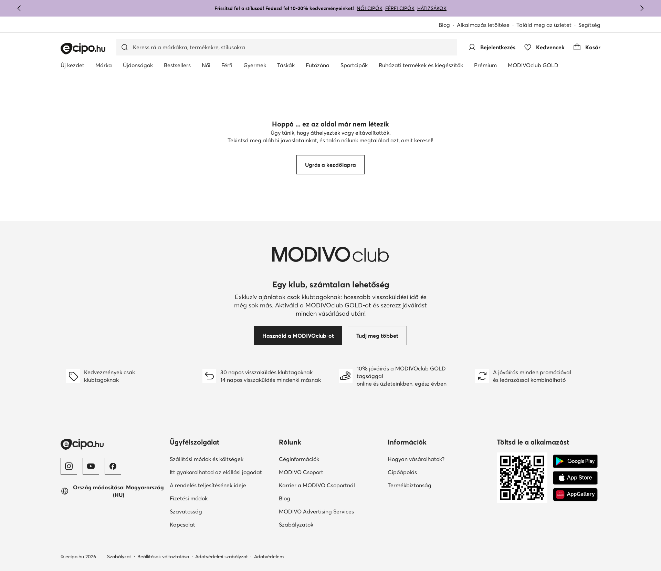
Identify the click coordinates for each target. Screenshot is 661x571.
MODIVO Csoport (301, 472)
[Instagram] (69, 466)
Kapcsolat (182, 524)
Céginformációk (299, 459)
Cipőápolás (402, 472)
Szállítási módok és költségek (206, 459)
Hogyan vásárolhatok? (416, 459)
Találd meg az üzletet (543, 24)
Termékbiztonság (409, 485)
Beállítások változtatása (163, 556)
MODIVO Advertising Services (316, 511)
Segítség (589, 24)
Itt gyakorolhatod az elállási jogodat (216, 472)
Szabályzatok (296, 524)
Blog (444, 24)
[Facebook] (113, 466)
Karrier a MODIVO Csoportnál (317, 485)
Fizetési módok (189, 498)
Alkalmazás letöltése (483, 24)
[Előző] (19, 8)
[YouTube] (91, 466)
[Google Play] (575, 461)
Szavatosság (186, 511)
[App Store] (575, 478)
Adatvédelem (269, 556)
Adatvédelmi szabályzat (221, 556)
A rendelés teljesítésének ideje (208, 485)
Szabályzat (119, 556)
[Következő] (641, 8)
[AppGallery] (575, 494)
